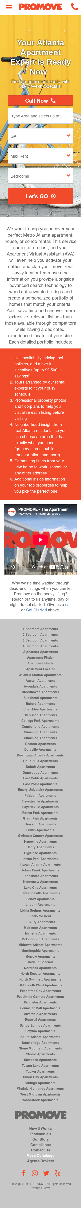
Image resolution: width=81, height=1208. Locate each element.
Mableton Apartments (40, 927)
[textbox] (41, 116)
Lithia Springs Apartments (40, 910)
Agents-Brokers (40, 1160)
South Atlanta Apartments (40, 1036)
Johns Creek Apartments (40, 870)
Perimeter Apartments (40, 1002)
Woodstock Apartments (40, 1100)
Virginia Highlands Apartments (40, 1088)
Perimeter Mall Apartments (40, 1008)
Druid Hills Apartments (40, 760)
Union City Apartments (40, 1077)
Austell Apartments (40, 680)
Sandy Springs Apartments (40, 1025)
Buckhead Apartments (40, 697)
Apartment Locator (40, 669)
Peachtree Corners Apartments (40, 996)
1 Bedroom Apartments (40, 628)
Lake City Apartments (40, 887)
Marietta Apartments (40, 933)
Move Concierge (40, 1155)
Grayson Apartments (40, 824)
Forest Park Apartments (40, 812)
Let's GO (37, 196)
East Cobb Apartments (40, 778)
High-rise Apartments (40, 853)
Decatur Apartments (40, 743)
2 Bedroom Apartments (40, 634)
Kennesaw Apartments (40, 881)
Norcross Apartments (40, 968)
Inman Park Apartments (40, 858)
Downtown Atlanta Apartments (40, 755)
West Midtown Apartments (40, 1094)
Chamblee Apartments (40, 709)
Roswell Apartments (40, 1019)
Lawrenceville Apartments (40, 893)
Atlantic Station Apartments (40, 674)
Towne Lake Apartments (40, 1065)
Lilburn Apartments (40, 904)
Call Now (36, 100)
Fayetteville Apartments (40, 801)
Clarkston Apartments (40, 715)
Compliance (40, 1144)
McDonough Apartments (40, 939)
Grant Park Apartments (40, 818)
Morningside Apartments (40, 950)
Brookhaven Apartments (40, 692)
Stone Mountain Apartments (40, 1048)
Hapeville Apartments (40, 841)
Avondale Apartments (40, 686)
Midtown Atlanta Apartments (40, 944)
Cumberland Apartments (40, 726)
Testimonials (40, 1133)
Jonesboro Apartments (40, 875)
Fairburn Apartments (40, 795)
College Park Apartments (40, 720)
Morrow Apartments (40, 956)
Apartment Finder (40, 657)
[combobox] (41, 115)
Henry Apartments (40, 847)
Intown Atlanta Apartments (40, 864)
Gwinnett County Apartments (40, 835)
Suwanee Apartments (40, 1059)
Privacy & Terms (40, 1188)
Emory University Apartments (40, 789)
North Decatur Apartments (40, 973)
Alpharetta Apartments (40, 651)
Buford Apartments (40, 703)
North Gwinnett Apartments (40, 979)
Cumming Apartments (40, 732)
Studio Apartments (40, 1054)
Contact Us (40, 1150)
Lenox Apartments (40, 899)
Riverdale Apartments (40, 1014)
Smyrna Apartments (40, 1031)
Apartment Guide (40, 663)
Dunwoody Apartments (40, 772)
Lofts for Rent (40, 916)
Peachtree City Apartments (40, 990)
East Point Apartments (40, 784)
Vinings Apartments (40, 1082)
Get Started (36, 610)
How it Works (40, 1128)
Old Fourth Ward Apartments (40, 985)
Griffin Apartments (40, 830)
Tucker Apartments (40, 1071)
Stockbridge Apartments (40, 1042)
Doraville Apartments (40, 749)
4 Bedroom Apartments (40, 646)
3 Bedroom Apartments (40, 640)
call (68, 604)
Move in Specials (40, 962)
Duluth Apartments (40, 766)
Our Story (40, 1139)
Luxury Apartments (40, 921)
